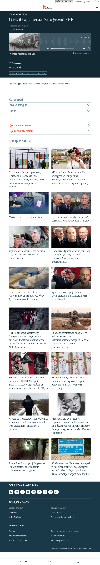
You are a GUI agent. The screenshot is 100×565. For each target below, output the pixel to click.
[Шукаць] (77, 562)
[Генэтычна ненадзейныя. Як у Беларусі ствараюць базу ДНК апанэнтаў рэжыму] (29, 278)
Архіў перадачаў (58, 508)
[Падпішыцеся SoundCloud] (39, 492)
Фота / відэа (56, 513)
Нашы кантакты (58, 536)
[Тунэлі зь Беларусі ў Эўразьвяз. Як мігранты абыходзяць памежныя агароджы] (29, 449)
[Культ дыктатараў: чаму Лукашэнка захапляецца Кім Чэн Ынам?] (71, 278)
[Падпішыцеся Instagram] (45, 492)
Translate (94, 2)
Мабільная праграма (18, 541)
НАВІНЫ (23, 562)
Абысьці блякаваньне (18, 536)
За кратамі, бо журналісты (62, 517)
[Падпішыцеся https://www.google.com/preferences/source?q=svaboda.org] (11, 492)
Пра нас (12, 531)
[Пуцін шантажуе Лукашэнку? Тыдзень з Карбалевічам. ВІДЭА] (71, 203)
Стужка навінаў (16, 508)
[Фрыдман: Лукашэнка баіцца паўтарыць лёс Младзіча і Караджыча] (29, 237)
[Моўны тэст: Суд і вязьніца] (29, 203)
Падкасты (13, 513)
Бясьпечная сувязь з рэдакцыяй (64, 531)
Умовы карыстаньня (60, 541)
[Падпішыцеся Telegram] (50, 492)
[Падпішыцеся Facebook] (16, 492)
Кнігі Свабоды (15, 517)
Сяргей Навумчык (17, 30)
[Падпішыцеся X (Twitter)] (22, 492)
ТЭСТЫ (51, 562)
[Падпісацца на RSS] (56, 492)
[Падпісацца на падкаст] (33, 492)
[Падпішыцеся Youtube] (28, 492)
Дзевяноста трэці (18, 14)
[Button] (15, 64)
